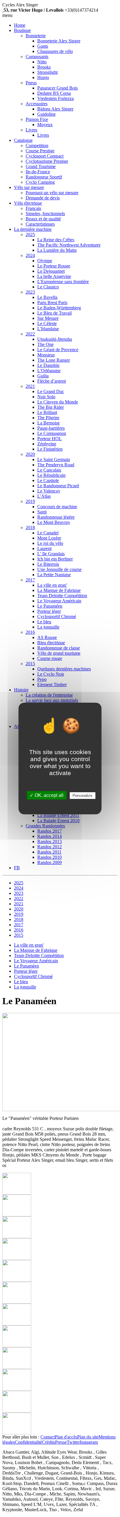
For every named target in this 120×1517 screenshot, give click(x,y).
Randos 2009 (49, 862)
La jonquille (48, 626)
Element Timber (52, 684)
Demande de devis (43, 197)
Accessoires (36, 103)
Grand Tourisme (41, 166)
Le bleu (44, 621)
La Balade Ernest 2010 (58, 820)
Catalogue (23, 140)
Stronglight (47, 72)
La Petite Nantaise (54, 574)
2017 (30, 579)
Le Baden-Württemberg (59, 307)
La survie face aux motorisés (52, 700)
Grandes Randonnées (45, 825)
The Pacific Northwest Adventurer (68, 244)
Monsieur (46, 354)
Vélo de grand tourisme (58, 653)
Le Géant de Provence (57, 349)
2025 (30, 234)
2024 (30, 255)
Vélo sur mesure (29, 187)
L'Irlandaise (48, 328)
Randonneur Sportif (44, 176)
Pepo (42, 679)
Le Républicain (51, 475)
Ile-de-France (38, 171)
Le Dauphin (48, 365)
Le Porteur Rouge (53, 265)
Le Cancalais (49, 469)
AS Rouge (47, 637)
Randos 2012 (49, 846)
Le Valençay (48, 490)
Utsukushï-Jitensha (54, 339)
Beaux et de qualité (43, 218)
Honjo (43, 77)
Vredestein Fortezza (55, 98)
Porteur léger (49, 611)
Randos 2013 (49, 841)
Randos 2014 (49, 836)
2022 (30, 333)
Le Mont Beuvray (53, 522)
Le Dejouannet (51, 271)
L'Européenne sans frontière (63, 281)
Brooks (44, 67)
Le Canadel (48, 532)
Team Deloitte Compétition (62, 595)
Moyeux (45, 124)
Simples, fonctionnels (45, 213)
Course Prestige (40, 150)
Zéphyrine (46, 443)
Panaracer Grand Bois (57, 87)
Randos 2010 (49, 857)
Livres (31, 129)
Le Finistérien (50, 449)
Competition (37, 145)
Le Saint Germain (53, 459)
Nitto (42, 61)
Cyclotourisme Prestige (47, 161)
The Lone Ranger (53, 360)
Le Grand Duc (50, 391)
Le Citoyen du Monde (57, 401)
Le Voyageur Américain (59, 600)
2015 (30, 663)
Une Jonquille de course (59, 569)
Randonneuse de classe (58, 647)
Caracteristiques (40, 224)
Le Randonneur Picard (58, 485)
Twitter (73, 1442)
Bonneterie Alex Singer (58, 40)
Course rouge (49, 658)
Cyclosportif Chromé (56, 616)
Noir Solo (46, 396)
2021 (30, 386)
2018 (30, 527)
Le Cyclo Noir (50, 674)
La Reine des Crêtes (55, 239)
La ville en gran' (52, 585)
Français (33, 208)
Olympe (44, 260)
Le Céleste (47, 323)
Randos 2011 (49, 851)
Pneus (31, 82)
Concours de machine (57, 506)
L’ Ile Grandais (51, 553)
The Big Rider (50, 407)
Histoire (21, 689)
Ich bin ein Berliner (55, 558)
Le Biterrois (48, 564)
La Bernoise (48, 422)
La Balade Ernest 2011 (58, 815)
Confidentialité (28, 1442)
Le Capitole (48, 480)
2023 (30, 292)
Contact (47, 1436)
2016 (30, 632)
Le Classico (48, 286)
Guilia (43, 375)
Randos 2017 (49, 831)
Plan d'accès (66, 1436)
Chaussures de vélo (55, 51)
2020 (30, 454)
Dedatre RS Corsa (54, 93)
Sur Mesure (48, 318)
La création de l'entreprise (49, 695)
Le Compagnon (51, 433)
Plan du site (87, 1436)
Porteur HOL (49, 438)
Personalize (82, 795)
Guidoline (46, 114)
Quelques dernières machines (64, 668)
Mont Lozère (49, 538)
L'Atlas (44, 496)
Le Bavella (47, 297)
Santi (42, 511)
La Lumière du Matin (57, 250)
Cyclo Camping (40, 182)
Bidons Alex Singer (55, 108)
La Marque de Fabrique (59, 590)
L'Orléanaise (49, 370)
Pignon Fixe (37, 119)
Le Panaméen (49, 606)
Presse (61, 1442)
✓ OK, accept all (46, 795)
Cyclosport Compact (44, 156)
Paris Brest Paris (52, 302)
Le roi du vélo (50, 543)
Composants (37, 56)
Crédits (48, 1442)
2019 (30, 501)
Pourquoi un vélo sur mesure (52, 192)
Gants (42, 46)
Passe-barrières (51, 428)
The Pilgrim (48, 417)
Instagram (89, 1442)
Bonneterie (36, 35)
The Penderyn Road (55, 464)
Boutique (22, 30)
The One (45, 344)
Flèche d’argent (51, 381)
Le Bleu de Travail (54, 312)
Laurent (44, 548)
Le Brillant (47, 412)
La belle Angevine (54, 276)
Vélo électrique (28, 203)
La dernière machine (33, 229)
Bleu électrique (51, 642)
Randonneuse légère (56, 517)
